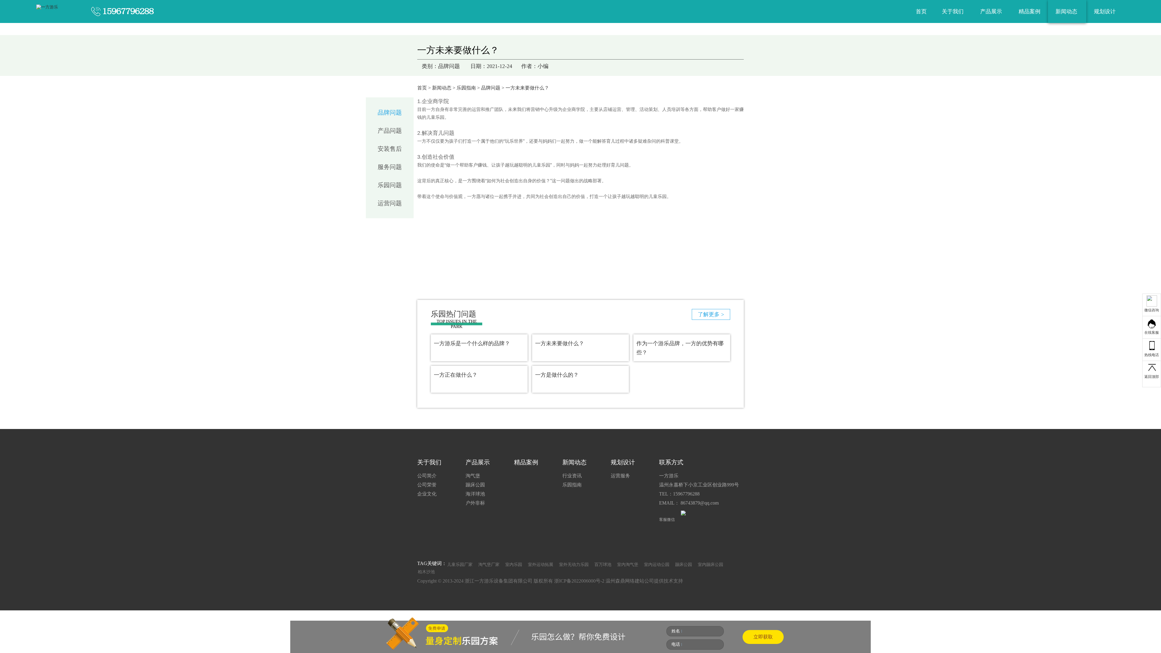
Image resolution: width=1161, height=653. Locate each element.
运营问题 (390, 203)
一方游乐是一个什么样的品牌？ (472, 343)
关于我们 (953, 11)
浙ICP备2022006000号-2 (579, 580)
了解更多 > (711, 314)
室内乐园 (513, 564)
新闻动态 (1067, 11)
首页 (921, 11)
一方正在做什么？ (455, 375)
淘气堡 (473, 475)
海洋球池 (475, 493)
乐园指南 (466, 87)
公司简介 (427, 475)
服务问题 (390, 167)
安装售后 (390, 148)
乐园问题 (390, 185)
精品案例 (1029, 11)
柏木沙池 (426, 572)
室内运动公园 (656, 564)
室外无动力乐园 (574, 564)
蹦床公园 (475, 484)
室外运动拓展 (540, 564)
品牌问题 (490, 87)
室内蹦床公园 (710, 564)
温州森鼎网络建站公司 (630, 580)
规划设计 (1105, 11)
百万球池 (602, 564)
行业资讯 (572, 475)
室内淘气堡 (627, 564)
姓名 (676, 631)
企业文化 (427, 493)
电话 (676, 644)
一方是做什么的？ (557, 375)
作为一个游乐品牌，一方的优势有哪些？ (680, 348)
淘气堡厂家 (488, 564)
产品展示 (991, 11)
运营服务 (620, 475)
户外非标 (475, 502)
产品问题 (390, 130)
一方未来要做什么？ (559, 343)
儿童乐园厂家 (460, 564)
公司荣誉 (427, 484)
